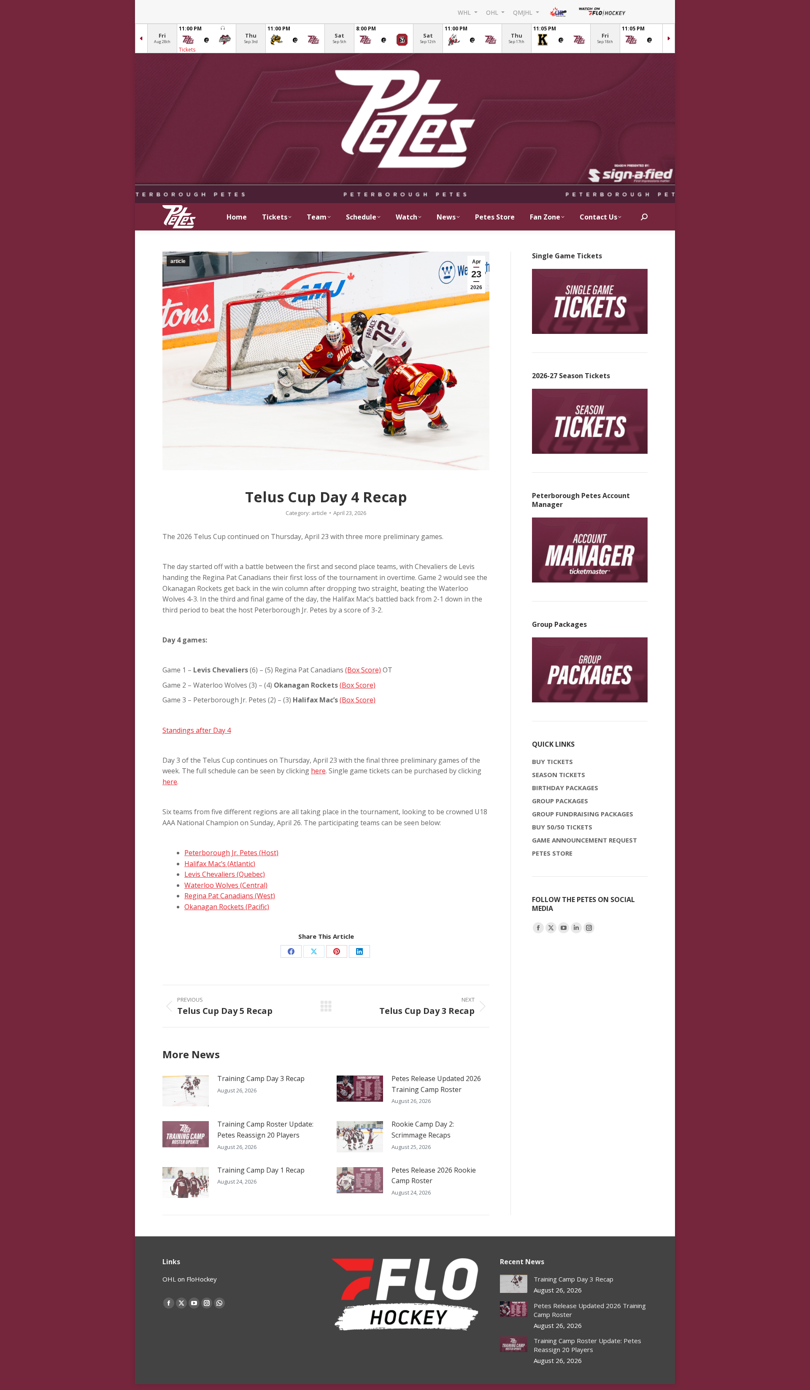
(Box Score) (363, 670)
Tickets (187, 49)
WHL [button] (465, 12)
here (318, 770)
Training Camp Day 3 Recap (261, 1078)
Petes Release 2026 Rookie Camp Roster (434, 1175)
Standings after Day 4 (196, 730)
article (178, 261)
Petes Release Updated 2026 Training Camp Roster (436, 1084)
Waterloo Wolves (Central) (225, 885)
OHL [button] (493, 12)
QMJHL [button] (523, 12)
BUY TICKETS (552, 761)
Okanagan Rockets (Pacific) (226, 906)
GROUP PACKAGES (560, 801)
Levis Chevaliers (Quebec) (224, 874)
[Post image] (185, 1091)
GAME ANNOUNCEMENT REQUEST (584, 840)
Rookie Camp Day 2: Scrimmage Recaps (423, 1129)
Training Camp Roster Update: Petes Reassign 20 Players (265, 1129)
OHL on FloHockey (189, 1279)
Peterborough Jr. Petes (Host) (231, 852)
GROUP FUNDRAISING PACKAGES (582, 814)
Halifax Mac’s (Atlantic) (219, 863)
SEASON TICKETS (558, 774)
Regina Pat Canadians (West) (229, 895)
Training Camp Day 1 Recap (261, 1170)
